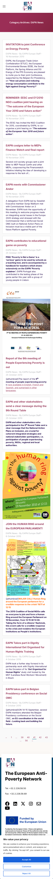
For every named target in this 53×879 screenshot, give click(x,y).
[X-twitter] (23, 804)
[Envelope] (39, 804)
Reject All (26, 873)
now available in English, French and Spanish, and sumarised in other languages (24, 387)
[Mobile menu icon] (4, 6)
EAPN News (11, 53)
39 (22, 737)
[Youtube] (7, 808)
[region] (26, 857)
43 (46, 737)
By (30, 53)
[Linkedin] (15, 804)
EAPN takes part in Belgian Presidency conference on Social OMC (26, 693)
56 (26, 740)
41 (34, 737)
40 (28, 737)
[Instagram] (31, 804)
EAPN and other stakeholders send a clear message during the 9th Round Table (26, 406)
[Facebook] (7, 804)
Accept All (26, 860)
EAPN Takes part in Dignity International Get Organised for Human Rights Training (25, 647)
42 (40, 737)
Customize (26, 866)
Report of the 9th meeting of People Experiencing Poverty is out (25, 363)
